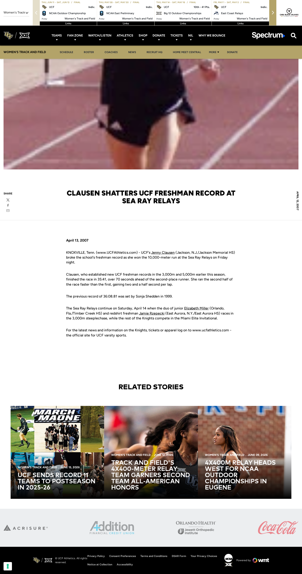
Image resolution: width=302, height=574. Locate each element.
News (132, 52)
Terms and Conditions (153, 556)
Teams (57, 35)
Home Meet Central (188, 52)
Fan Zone (75, 35)
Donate (159, 35)
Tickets (176, 35)
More (212, 52)
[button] (272, 12)
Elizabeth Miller (196, 308)
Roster (89, 52)
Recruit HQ (155, 52)
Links (68, 23)
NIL (190, 35)
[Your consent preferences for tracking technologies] (8, 566)
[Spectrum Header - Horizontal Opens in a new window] (268, 35)
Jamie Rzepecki (151, 313)
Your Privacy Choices (204, 556)
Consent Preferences (122, 556)
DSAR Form (179, 556)
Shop (143, 35)
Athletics (125, 35)
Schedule (66, 52)
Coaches (111, 52)
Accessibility (125, 564)
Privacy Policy (96, 556)
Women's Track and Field (37, 467)
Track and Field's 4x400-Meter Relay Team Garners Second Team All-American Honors (150, 475)
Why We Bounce (212, 35)
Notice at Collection (99, 564)
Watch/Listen (99, 35)
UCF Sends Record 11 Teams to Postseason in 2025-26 (57, 481)
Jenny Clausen (163, 252)
